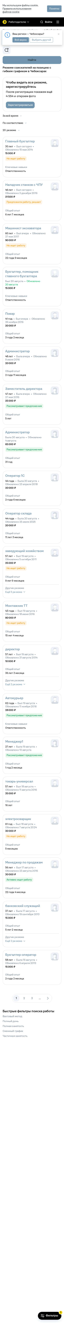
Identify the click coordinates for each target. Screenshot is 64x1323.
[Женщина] (55, 353)
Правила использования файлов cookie (16, 10)
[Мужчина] (55, 143)
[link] (41, 22)
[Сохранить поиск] (7, 50)
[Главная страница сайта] (5, 22)
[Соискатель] (55, 273)
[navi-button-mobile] (57, 22)
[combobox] (15, 123)
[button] (20, 105)
